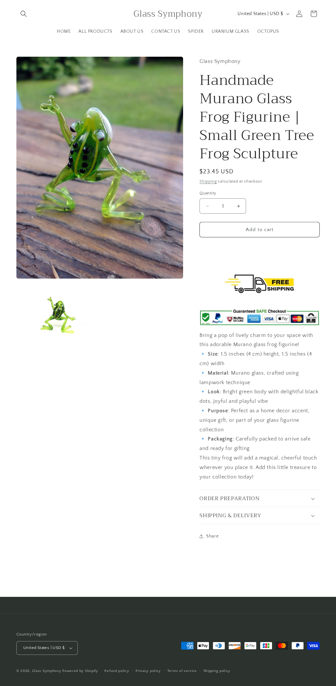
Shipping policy (217, 671)
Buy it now (259, 248)
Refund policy (116, 671)
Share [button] (212, 536)
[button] (23, 14)
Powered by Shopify (80, 671)
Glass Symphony (46, 671)
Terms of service (182, 671)
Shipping (208, 181)
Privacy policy (148, 671)
